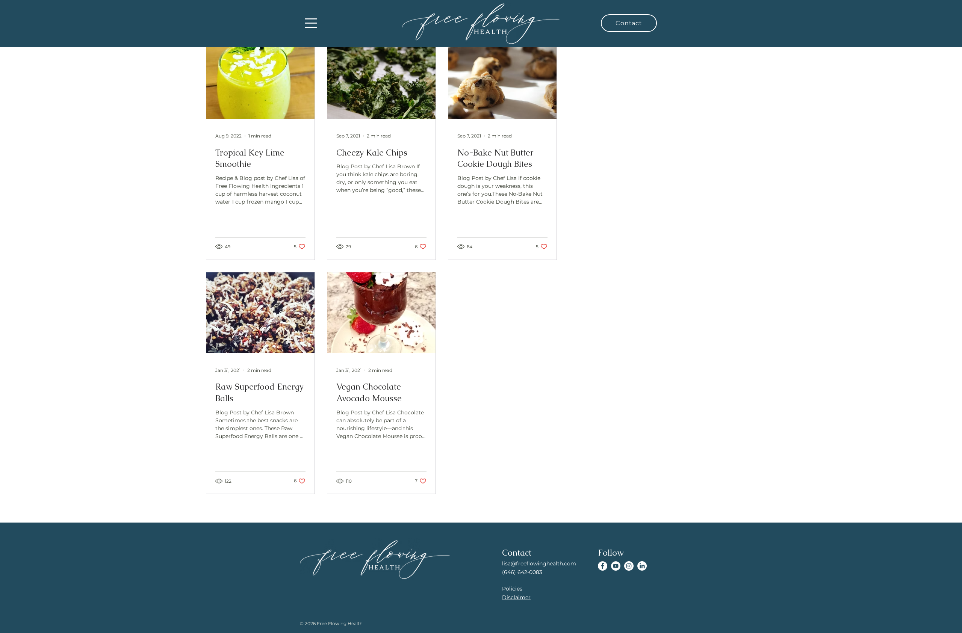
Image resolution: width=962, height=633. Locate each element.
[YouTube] (615, 566)
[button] (311, 23)
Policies (512, 588)
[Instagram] (629, 566)
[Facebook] (602, 566)
